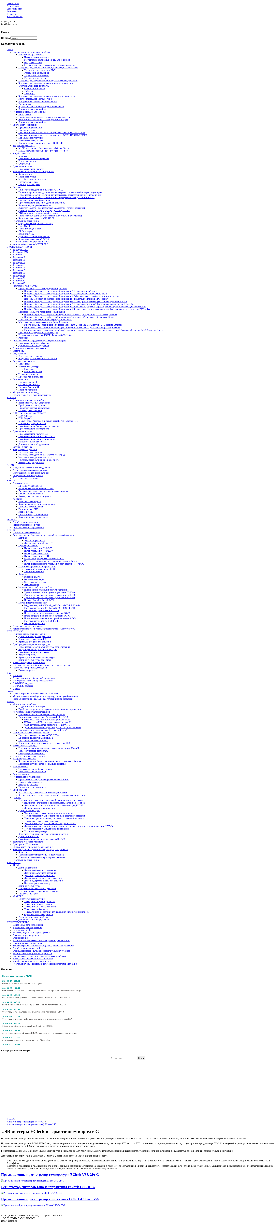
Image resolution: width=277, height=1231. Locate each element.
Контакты (12, 11)
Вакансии (12, 14)
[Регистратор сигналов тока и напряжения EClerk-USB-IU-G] (32, 1193)
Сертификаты (13, 6)
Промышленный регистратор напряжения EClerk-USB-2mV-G (50, 1199)
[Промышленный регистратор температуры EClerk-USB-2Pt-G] (32, 1180)
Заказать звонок (15, 16)
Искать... (5, 38)
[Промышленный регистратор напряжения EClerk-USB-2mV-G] (33, 1205)
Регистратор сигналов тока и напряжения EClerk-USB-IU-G (48, 1187)
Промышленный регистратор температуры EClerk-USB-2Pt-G (50, 1174)
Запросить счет (14, 9)
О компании (13, 3)
